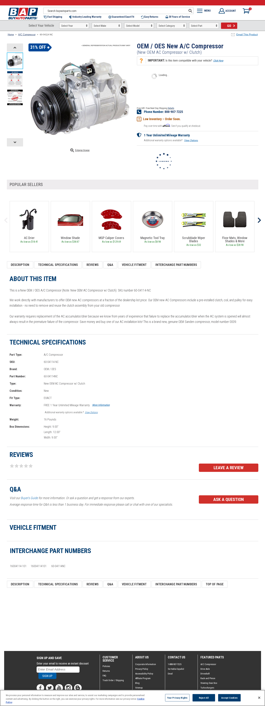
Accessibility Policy (144, 673)
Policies (106, 666)
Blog (137, 683)
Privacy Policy (141, 669)
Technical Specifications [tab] (58, 265)
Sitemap (139, 687)
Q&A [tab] (110, 265)
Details (171, 108)
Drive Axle (205, 669)
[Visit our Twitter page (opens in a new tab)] (50, 687)
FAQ (104, 675)
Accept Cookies (229, 697)
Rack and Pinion (207, 678)
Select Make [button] (100, 25)
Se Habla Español (176, 669)
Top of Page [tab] (215, 584)
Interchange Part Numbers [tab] (176, 265)
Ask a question (228, 499)
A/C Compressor (208, 664)
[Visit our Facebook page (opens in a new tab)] (40, 687)
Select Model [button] (133, 25)
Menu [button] (207, 10)
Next (259, 220)
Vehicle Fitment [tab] (134, 265)
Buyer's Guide (29, 498)
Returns (106, 671)
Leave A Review (229, 467)
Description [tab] (20, 265)
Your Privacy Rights (177, 697)
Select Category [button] (167, 25)
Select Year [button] (67, 25)
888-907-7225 (174, 112)
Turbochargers (207, 687)
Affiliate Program (143, 678)
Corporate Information (145, 664)
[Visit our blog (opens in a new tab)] (78, 687)
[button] (54, 17)
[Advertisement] (115, 619)
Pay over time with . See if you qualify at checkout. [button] (172, 125)
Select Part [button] (196, 25)
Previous (6, 220)
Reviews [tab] (93, 265)
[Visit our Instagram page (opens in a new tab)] (68, 687)
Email (170, 673)
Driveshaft (205, 673)
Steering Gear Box (208, 683)
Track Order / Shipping (113, 680)
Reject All (204, 697)
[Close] (259, 698)
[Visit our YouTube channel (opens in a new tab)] (59, 687)
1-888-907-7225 (174, 664)
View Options (191, 140)
